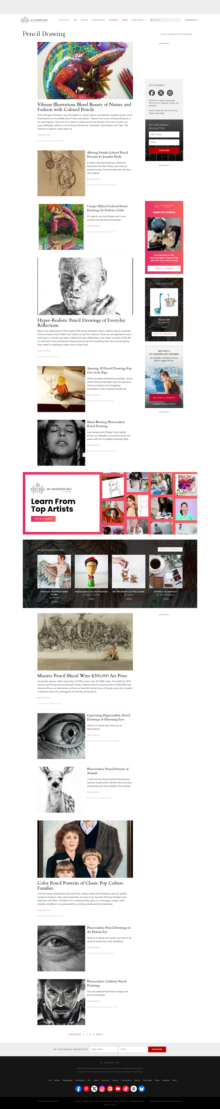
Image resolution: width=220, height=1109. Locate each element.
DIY (89, 1080)
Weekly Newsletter (167, 100)
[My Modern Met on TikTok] (126, 1089)
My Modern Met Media (163, 111)
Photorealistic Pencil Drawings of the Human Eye (108, 929)
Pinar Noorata (95, 401)
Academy (113, 20)
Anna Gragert (45, 141)
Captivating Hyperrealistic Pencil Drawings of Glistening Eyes (108, 717)
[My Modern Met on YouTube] (118, 1089)
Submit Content (106, 1101)
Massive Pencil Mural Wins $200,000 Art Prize (82, 675)
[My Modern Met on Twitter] (94, 1089)
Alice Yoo (93, 232)
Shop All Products (164, 334)
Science (137, 1080)
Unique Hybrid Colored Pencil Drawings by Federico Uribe (107, 208)
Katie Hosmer (95, 185)
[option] (113, 533)
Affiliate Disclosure (137, 1101)
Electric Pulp (178, 1101)
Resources (105, 1080)
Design (84, 20)
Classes (115, 1080)
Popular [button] (63, 20)
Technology (147, 1080)
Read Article (44, 135)
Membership (191, 20)
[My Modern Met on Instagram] (102, 1089)
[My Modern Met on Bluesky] (141, 1089)
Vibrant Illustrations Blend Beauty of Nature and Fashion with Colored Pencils (84, 107)
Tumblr (172, 103)
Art (75, 20)
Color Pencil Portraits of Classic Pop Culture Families (80, 885)
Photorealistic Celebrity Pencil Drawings (106, 983)
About (77, 1101)
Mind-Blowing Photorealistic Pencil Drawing (106, 424)
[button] (139, 20)
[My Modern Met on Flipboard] (110, 1089)
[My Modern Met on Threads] (133, 1089)
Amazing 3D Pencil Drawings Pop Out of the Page (109, 370)
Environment (126, 1080)
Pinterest (164, 103)
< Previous (74, 1034)
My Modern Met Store (50, 550)
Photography (98, 20)
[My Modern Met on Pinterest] (86, 1089)
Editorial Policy (87, 1101)
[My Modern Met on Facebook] (78, 1089)
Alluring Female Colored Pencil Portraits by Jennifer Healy (107, 154)
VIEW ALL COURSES (164, 268)
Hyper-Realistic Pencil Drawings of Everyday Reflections (81, 322)
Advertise (124, 1101)
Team (96, 1101)
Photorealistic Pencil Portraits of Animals (107, 771)
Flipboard (152, 105)
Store (125, 20)
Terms (113, 1105)
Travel (157, 1080)
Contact (117, 1101)
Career (96, 1080)
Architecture (80, 1080)
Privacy (107, 1105)
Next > (100, 1034)
